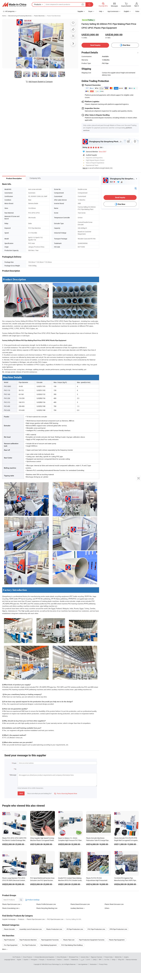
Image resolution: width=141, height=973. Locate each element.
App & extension (113, 11)
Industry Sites (85, 957)
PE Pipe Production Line (75, 929)
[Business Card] (136, 188)
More (4, 949)
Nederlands (74, 959)
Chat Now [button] (126, 45)
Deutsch (66, 959)
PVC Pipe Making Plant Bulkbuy (72, 945)
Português (34, 959)
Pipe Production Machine (28, 940)
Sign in (136, 6)
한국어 (88, 959)
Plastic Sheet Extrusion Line (114, 904)
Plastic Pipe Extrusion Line (11, 904)
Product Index (108, 957)
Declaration (93, 964)
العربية (82, 959)
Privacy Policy (103, 964)
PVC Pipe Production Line (96, 929)
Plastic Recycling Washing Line (46, 908)
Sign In (85, 168)
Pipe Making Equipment (49, 945)
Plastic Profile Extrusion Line (46, 904)
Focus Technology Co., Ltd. (56, 964)
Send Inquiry (95, 45)
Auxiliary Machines (76, 908)
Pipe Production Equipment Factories (91, 940)
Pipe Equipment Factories (50, 940)
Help (100, 11)
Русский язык (51, 959)
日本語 (95, 959)
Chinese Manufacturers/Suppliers (44, 957)
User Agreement (83, 964)
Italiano (59, 959)
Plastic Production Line (54, 929)
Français (41, 959)
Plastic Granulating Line (10, 908)
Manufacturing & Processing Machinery (20, 16)
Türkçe (113, 959)
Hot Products (16, 957)
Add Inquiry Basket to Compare (41, 81)
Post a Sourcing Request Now (65, 793)
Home (4, 16)
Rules (137, 11)
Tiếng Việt (121, 959)
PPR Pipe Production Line (118, 929)
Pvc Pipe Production (29, 945)
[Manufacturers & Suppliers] (14, 4)
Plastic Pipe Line (68, 940)
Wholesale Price (73, 957)
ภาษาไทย (106, 959)
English (19, 959)
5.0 (111, 182)
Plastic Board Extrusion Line (80, 904)
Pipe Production (9, 940)
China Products (27, 957)
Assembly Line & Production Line (30, 929)
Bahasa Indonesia (131, 959)
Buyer (90, 11)
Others (107, 908)
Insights (126, 957)
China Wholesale (62, 957)
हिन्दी (100, 959)
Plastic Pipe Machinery (54, 16)
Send (21, 793)
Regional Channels (96, 957)
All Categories (10, 11)
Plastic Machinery (39, 16)
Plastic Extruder (9, 929)
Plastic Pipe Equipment (117, 940)
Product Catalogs (33, 900)
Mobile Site (118, 957)
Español (26, 959)
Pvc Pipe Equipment (11, 945)
